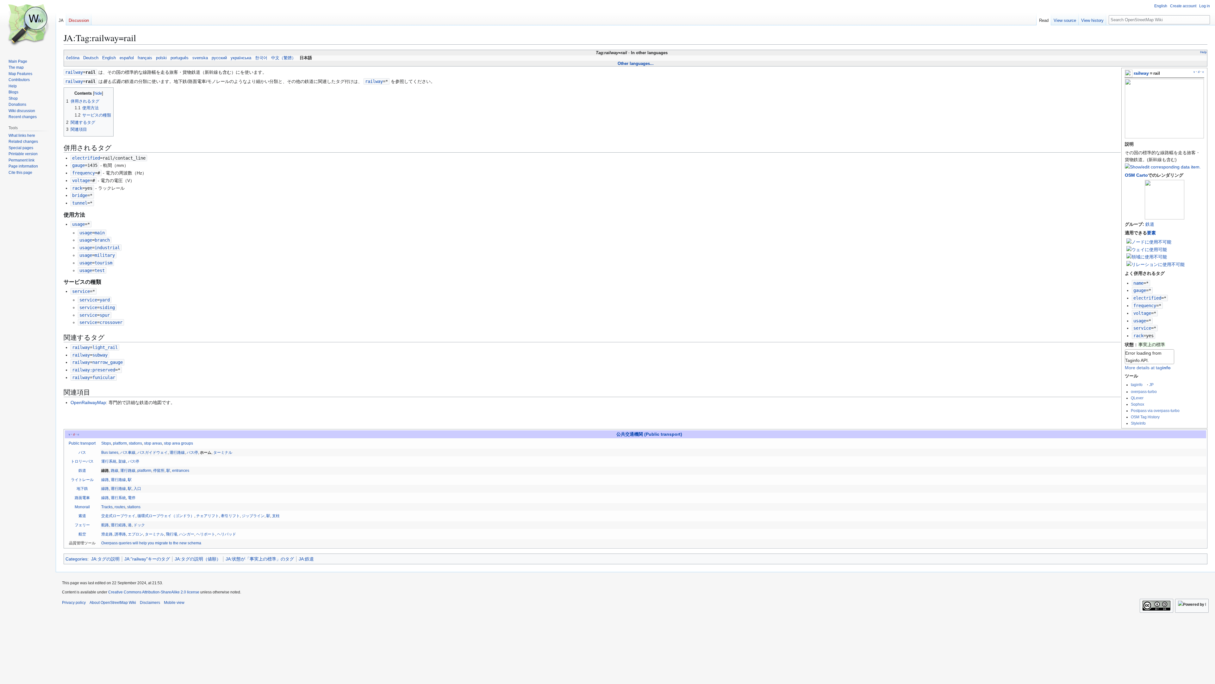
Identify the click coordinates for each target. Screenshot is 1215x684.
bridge (79, 195)
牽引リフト (230, 516)
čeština (73, 58)
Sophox (1137, 404)
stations (135, 443)
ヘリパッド (226, 534)
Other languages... (636, 63)
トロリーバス (82, 461)
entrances (180, 470)
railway (1141, 73)
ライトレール (82, 480)
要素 (1151, 232)
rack (1138, 335)
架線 (122, 461)
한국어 (261, 58)
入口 (137, 488)
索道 (82, 516)
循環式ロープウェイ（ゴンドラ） (165, 516)
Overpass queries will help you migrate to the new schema (151, 543)
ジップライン (253, 516)
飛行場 (171, 534)
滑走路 (107, 534)
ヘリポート (205, 534)
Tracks (107, 507)
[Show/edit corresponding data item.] (1163, 166)
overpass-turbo (1144, 392)
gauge (1139, 290)
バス (82, 452)
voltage (1142, 313)
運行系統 (108, 461)
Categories (76, 558)
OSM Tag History (1145, 417)
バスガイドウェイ (152, 452)
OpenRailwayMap (88, 402)
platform (120, 443)
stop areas (153, 443)
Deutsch (91, 58)
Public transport (82, 443)
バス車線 (127, 452)
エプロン (135, 534)
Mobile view (174, 602)
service (1142, 328)
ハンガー (186, 534)
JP (1151, 385)
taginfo (1137, 385)
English (109, 58)
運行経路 (118, 525)
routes (120, 507)
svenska (200, 58)
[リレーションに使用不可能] (1155, 264)
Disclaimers (150, 602)
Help (1203, 52)
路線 (114, 470)
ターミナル (222, 452)
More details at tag (1148, 367)
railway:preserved (93, 369)
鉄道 (1149, 224)
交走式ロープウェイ (118, 516)
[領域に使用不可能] (1146, 256)
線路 (105, 480)
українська (240, 58)
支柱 (276, 516)
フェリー (82, 525)
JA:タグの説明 (105, 558)
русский (219, 58)
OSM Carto (1136, 175)
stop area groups (178, 443)
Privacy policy (74, 602)
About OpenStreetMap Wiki (113, 602)
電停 (131, 498)
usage (1139, 320)
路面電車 (82, 498)
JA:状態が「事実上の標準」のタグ (260, 558)
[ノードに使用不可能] (1148, 241)
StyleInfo (1138, 423)
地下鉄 (82, 488)
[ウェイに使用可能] (1146, 249)
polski (161, 58)
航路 (105, 525)
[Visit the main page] (28, 25)
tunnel (79, 203)
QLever (1137, 398)
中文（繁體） (283, 58)
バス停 (192, 452)
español (126, 58)
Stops (106, 443)
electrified (1147, 298)
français (144, 58)
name (1138, 283)
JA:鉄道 (306, 558)
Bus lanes (109, 452)
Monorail (82, 507)
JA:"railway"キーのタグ (147, 558)
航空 (82, 534)
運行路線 (177, 452)
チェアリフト (207, 516)
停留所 (159, 470)
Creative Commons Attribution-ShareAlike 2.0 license (153, 592)
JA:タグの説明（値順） (198, 558)
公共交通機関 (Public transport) (649, 434)
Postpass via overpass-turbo (1155, 410)
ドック (139, 525)
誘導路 (120, 534)
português (179, 58)
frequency (1144, 305)
